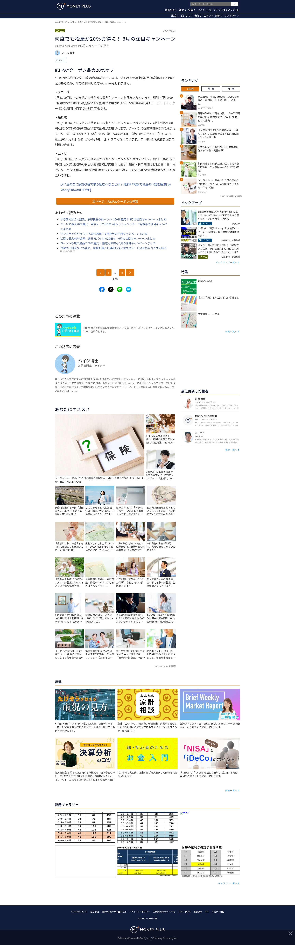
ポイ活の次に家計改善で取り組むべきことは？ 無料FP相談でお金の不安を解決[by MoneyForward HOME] (115, 187)
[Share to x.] (111, 289)
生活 (173, 15)
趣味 (217, 15)
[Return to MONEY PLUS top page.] (74, 6)
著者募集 (198, 911)
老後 (196, 15)
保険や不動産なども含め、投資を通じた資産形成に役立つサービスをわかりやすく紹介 (113, 248)
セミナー (204, 10)
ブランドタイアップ (225, 10)
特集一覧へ (231, 331)
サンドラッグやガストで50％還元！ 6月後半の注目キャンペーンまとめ (103, 234)
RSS (207, 911)
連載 (181, 10)
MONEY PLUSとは (79, 911)
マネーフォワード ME (147, 918)
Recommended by (161, 666)
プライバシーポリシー (139, 911)
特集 (190, 10)
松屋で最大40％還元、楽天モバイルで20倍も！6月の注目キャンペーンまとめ (107, 238)
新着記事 (170, 10)
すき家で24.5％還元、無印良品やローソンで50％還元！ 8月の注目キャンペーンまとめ (113, 219)
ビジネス (185, 15)
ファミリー (230, 15)
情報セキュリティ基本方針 (114, 911)
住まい (207, 15)
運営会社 (94, 911)
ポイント (60, 59)
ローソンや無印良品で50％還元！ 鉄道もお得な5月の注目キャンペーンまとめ (108, 243)
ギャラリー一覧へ (227, 883)
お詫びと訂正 (218, 911)
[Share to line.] (119, 289)
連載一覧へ (231, 790)
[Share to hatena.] (128, 289)
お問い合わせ (184, 911)
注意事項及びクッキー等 (164, 911)
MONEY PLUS (61, 22)
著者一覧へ (231, 449)
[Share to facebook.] (102, 289)
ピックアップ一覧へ (226, 262)
